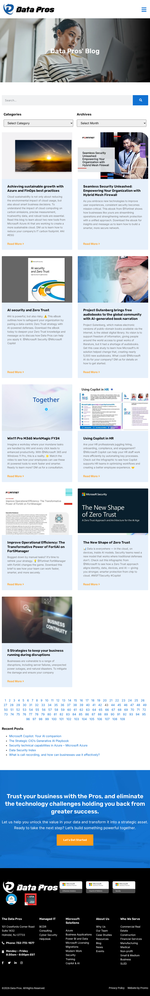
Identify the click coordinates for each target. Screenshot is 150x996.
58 (56, 710)
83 (68, 714)
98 (40, 719)
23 (123, 700)
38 (75, 705)
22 (117, 700)
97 (34, 719)
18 (92, 700)
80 (49, 714)
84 (74, 714)
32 (37, 705)
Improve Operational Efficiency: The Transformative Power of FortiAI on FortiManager (36, 546)
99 (47, 719)
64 (94, 710)
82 (61, 714)
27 (5, 705)
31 (30, 705)
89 (106, 714)
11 (52, 700)
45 (119, 705)
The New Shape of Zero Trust (106, 542)
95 (144, 714)
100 (54, 719)
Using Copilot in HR (98, 438)
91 (118, 714)
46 (126, 705)
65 (100, 710)
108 (114, 719)
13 (63, 700)
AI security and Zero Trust (28, 310)
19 (98, 700)
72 (144, 710)
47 (132, 705)
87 (93, 714)
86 (87, 714)
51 (12, 710)
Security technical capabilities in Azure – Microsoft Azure (48, 745)
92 (125, 714)
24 (130, 700)
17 (87, 700)
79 (43, 714)
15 (75, 700)
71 (138, 710)
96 (28, 719)
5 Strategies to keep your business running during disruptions (35, 653)
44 (113, 705)
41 (93, 705)
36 (62, 705)
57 (50, 710)
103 (76, 719)
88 (100, 714)
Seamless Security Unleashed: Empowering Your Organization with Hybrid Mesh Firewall (112, 190)
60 (69, 710)
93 (131, 714)
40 (88, 705)
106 (99, 719)
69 (126, 710)
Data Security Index (22, 750)
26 (143, 700)
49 (145, 705)
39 (81, 705)
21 (110, 700)
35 (56, 705)
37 (68, 705)
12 (57, 700)
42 (100, 705)
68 (119, 710)
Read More (14, 244)
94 (137, 714)
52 (18, 710)
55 (37, 710)
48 (138, 705)
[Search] (140, 100)
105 (91, 719)
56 (44, 710)
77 (30, 714)
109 (122, 719)
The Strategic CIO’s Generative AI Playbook (39, 741)
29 (18, 705)
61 (75, 710)
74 (12, 714)
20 (105, 700)
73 (6, 714)
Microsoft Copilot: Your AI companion (35, 736)
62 (81, 710)
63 (88, 710)
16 (81, 700)
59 (63, 710)
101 (61, 719)
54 (31, 710)
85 (80, 714)
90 (112, 714)
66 (107, 710)
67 (113, 710)
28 (12, 705)
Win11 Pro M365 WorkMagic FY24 (33, 438)
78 (36, 714)
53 (24, 710)
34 (49, 705)
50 (6, 710)
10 (46, 700)
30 (24, 705)
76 (24, 714)
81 (55, 714)
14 (69, 700)
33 (43, 705)
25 (136, 700)
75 (18, 714)
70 (132, 710)
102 (68, 719)
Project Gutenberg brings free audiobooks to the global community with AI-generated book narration (112, 314)
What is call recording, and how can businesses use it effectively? (54, 755)
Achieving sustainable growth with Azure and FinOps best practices (35, 188)
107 (107, 719)
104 (84, 719)
